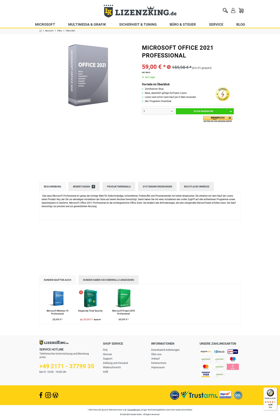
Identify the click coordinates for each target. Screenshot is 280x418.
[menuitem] (241, 11)
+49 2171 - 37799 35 (66, 366)
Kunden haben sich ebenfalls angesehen (108, 280)
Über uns (156, 354)
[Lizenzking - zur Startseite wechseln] (140, 11)
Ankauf (155, 358)
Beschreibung (52, 186)
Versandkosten (133, 410)
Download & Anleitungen (165, 349)
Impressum (158, 367)
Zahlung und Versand (115, 362)
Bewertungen (83, 186)
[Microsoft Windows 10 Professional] (57, 297)
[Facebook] (41, 395)
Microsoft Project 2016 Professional (123, 312)
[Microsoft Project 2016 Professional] (123, 297)
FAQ (105, 349)
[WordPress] (55, 395)
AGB (105, 371)
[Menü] (275, 389)
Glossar (107, 354)
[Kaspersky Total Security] (90, 297)
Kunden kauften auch (57, 280)
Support (107, 358)
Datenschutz (158, 362)
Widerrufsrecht (112, 367)
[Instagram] (48, 395)
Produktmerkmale (119, 186)
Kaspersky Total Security (90, 311)
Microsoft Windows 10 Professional (57, 312)
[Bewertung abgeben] (188, 61)
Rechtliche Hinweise (196, 186)
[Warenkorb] (241, 12)
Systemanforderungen (157, 186)
